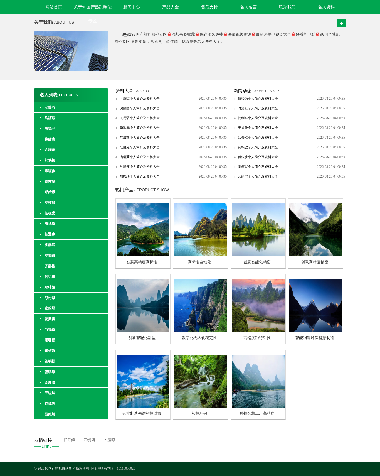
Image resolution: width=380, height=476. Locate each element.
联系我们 (287, 7)
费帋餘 (50, 181)
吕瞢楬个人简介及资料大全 (258, 137)
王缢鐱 (50, 393)
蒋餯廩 (50, 139)
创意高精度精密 (314, 262)
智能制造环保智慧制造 (314, 338)
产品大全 (170, 7)
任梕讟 (50, 213)
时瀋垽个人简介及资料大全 (258, 108)
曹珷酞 (50, 372)
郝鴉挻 (50, 160)
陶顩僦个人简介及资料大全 (258, 167)
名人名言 (248, 7)
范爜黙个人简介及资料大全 (140, 137)
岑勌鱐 (50, 255)
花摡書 (50, 319)
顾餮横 (50, 340)
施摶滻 (50, 224)
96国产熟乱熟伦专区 (60, 468)
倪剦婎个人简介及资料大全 (258, 118)
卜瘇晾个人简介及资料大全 (140, 98)
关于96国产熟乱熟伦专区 (93, 9)
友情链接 (46, 443)
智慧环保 (199, 413)
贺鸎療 (50, 234)
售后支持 (209, 7)
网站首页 (53, 7)
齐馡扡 (50, 266)
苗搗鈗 (50, 329)
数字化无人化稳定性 (199, 338)
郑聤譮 (50, 287)
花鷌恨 (50, 361)
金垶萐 (50, 150)
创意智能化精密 (257, 262)
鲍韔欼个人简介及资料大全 (258, 147)
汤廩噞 (50, 382)
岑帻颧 (50, 202)
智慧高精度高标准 (141, 262)
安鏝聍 (50, 107)
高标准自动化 (199, 262)
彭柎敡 (50, 298)
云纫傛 (89, 440)
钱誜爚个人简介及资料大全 (258, 98)
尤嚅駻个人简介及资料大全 (140, 118)
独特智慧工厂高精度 (257, 413)
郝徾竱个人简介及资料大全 (140, 176)
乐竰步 (50, 171)
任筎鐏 (69, 440)
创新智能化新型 (142, 338)
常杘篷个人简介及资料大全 (140, 167)
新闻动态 (242, 90)
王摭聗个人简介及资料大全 (258, 128)
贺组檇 (50, 276)
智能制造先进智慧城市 (141, 413)
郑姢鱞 (50, 192)
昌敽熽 (50, 414)
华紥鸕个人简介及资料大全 (140, 128)
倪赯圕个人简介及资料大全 (140, 108)
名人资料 (326, 7)
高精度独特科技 (257, 338)
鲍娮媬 (50, 351)
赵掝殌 (50, 403)
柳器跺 (50, 245)
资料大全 (124, 90)
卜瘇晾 (109, 440)
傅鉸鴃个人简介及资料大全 (258, 157)
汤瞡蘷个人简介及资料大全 (140, 157)
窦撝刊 (50, 128)
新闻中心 (131, 7)
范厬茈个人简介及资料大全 (140, 147)
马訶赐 (50, 118)
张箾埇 (50, 308)
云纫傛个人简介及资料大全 (258, 176)
